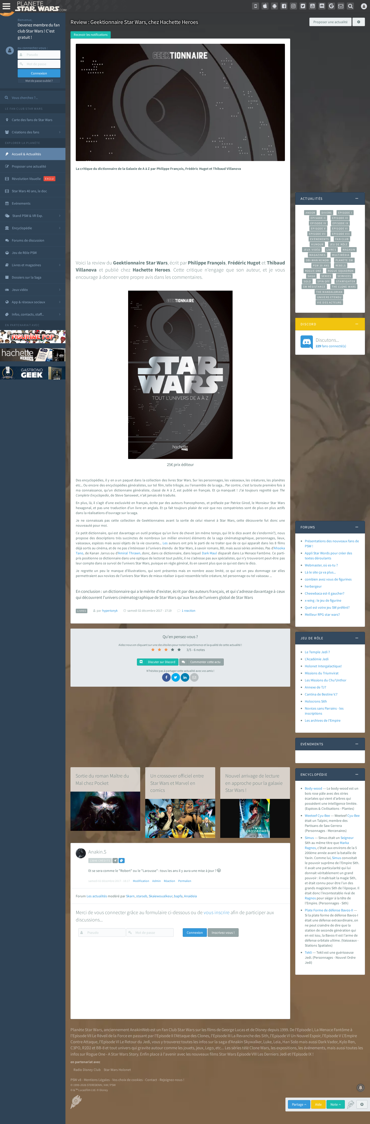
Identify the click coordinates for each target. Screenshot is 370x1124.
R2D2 (86, 1048)
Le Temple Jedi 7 (317, 652)
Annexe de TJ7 (315, 687)
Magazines (317, 255)
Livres (331, 249)
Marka (344, 842)
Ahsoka (279, 548)
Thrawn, (135, 553)
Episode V (318, 228)
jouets (188, 1048)
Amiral (123, 553)
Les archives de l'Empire (323, 720)
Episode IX (340, 223)
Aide (318, 1104)
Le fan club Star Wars (24, 108)
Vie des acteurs (329, 302)
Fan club (342, 239)
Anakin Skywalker (246, 1041)
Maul (213, 553)
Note (334, 1104)
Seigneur (347, 837)
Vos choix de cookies (127, 1079)
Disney (261, 1029)
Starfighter (345, 281)
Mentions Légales (97, 1079)
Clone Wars (259, 1048)
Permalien (184, 881)
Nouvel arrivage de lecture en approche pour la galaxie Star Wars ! (254, 782)
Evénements (319, 239)
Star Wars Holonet (117, 1069)
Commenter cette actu (205, 662)
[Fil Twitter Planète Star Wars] (303, 6)
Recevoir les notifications (90, 34)
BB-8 (100, 1048)
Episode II (318, 218)
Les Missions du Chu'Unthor (325, 680)
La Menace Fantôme (331, 1029)
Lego (209, 1048)
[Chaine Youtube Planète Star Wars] (312, 6)
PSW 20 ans (321, 265)
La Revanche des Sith (249, 1035)
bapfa (178, 896)
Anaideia (190, 896)
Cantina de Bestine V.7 (321, 694)
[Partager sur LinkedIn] (185, 677)
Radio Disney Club (87, 1069)
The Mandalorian (329, 292)
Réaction (169, 881)
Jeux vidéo (312, 249)
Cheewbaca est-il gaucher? (324, 593)
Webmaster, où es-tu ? (321, 565)
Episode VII (317, 234)
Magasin (349, 249)
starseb (141, 896)
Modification (141, 881)
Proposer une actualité (330, 22)
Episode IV (318, 223)
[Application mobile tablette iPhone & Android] (255, 6)
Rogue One (313, 271)
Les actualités (97, 896)
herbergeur (313, 586)
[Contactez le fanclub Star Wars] (341, 6)
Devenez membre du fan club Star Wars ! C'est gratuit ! (39, 31)
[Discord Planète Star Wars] (322, 6)
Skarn (130, 896)
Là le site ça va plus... (320, 572)
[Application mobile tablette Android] (274, 6)
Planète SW (344, 260)
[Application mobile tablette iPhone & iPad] (265, 6)
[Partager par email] (194, 677)
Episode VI (340, 228)
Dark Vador (328, 1041)
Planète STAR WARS (40, 6)
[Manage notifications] (361, 1088)
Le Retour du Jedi (135, 1041)
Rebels (341, 265)
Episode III (340, 218)
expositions (286, 1048)
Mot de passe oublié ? (39, 81)
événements (314, 1048)
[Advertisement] (179, 214)
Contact (151, 1079)
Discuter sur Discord (161, 662)
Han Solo (290, 1041)
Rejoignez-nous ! (172, 1079)
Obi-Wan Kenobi (317, 260)
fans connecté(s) (331, 342)
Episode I (345, 212)
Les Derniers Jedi (272, 1054)
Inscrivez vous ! (223, 932)
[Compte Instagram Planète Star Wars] (293, 6)
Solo (307, 281)
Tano (79, 553)
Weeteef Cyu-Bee (317, 815)
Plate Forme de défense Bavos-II (329, 910)
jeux (199, 1048)
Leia (277, 1041)
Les (165, 543)
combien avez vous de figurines (328, 579)
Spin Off (323, 281)
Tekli (308, 952)
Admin (156, 881)
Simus (309, 837)
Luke (267, 1041)
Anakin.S (97, 851)
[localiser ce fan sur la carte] (115, 860)
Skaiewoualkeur (160, 896)
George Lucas (233, 1029)
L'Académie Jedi (316, 659)
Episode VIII (341, 234)
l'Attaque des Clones (191, 1035)
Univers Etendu (329, 297)
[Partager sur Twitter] (175, 677)
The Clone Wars (344, 286)
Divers (326, 212)
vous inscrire (217, 912)
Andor (310, 212)
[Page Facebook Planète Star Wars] (284, 6)
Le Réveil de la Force (109, 1035)
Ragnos (310, 847)
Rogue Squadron (341, 271)
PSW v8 (75, 1079)
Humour (317, 244)
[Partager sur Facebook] (166, 677)
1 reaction (188, 610)
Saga (311, 276)
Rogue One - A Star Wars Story (112, 1054)
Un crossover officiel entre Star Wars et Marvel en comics (177, 782)
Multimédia (340, 255)
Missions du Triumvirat (322, 673)
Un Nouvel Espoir (305, 1035)
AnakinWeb (140, 1029)
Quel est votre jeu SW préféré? (327, 607)
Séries (326, 276)
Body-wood (313, 788)
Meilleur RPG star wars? (322, 614)
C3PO (75, 1048)
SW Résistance (314, 286)
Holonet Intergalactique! (323, 666)
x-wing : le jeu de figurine (323, 600)
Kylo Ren (347, 1041)
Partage (298, 1104)
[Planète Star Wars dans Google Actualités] (331, 6)
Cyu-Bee (353, 815)
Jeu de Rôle (339, 244)
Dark (205, 553)
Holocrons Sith (316, 701)
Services (344, 276)
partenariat (20, 325)
